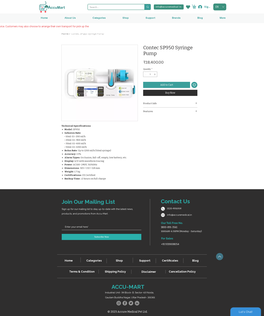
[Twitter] (131, 303)
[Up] (219, 256)
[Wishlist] (188, 7)
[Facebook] (125, 303)
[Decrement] (145, 74)
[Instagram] (118, 303)
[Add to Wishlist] (194, 85)
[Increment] (155, 74)
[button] (176, 18)
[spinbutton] (150, 74)
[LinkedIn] (137, 303)
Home (64, 33)
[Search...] (147, 7)
